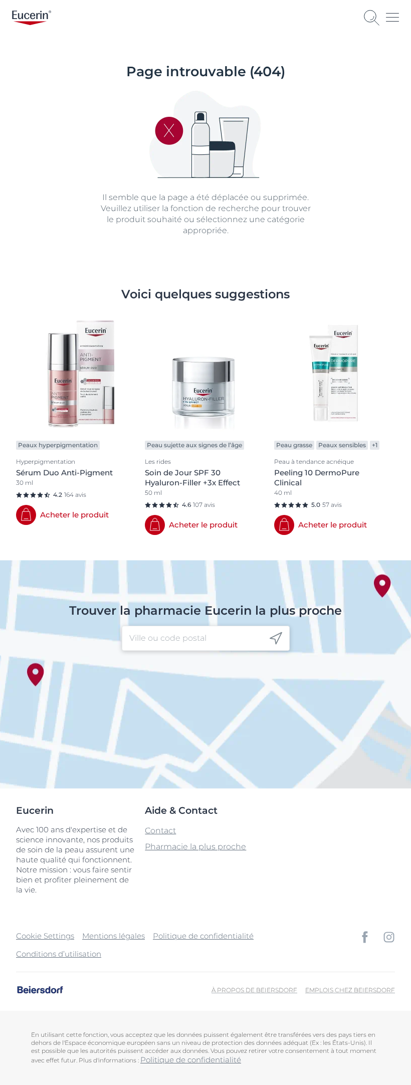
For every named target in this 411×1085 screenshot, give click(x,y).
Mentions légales (113, 936)
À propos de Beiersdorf (254, 990)
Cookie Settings (45, 936)
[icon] (276, 638)
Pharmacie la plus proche (195, 846)
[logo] (31, 18)
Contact (160, 830)
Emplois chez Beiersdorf (350, 990)
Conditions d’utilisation (58, 954)
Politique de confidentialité (203, 936)
